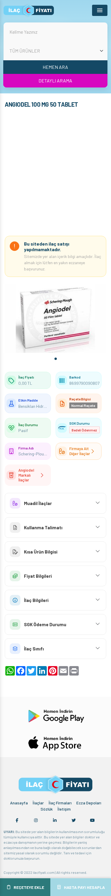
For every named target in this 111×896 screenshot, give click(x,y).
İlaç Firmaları (60, 802)
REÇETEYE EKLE (29, 887)
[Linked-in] (55, 820)
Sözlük (47, 808)
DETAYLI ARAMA (55, 80)
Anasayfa (19, 802)
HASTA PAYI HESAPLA (84, 887)
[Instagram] (36, 820)
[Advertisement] (55, 173)
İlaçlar (38, 802)
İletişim (64, 808)
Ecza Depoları (88, 802)
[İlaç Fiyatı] (29, 10)
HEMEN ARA (55, 67)
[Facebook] (17, 820)
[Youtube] (92, 820)
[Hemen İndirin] (55, 715)
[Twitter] (74, 820)
